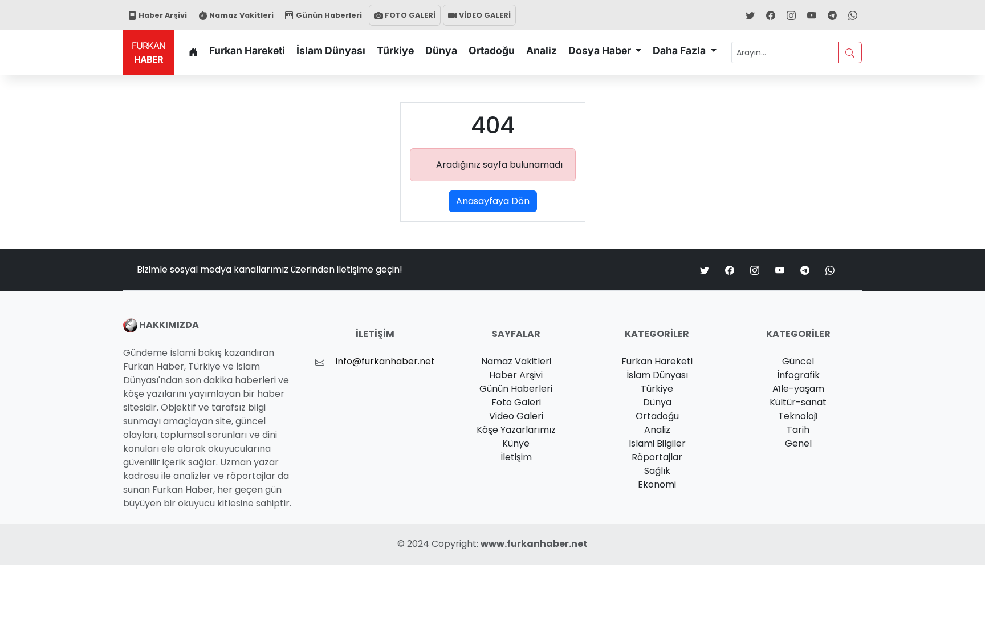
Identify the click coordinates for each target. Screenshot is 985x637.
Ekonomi (657, 484)
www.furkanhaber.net (534, 543)
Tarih (798, 429)
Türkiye (395, 50)
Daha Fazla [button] (680, 50)
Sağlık (657, 470)
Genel (798, 443)
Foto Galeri (516, 402)
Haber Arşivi (162, 15)
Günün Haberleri (328, 15)
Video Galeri (516, 416)
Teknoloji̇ (798, 416)
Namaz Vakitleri (240, 15)
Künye (516, 443)
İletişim (516, 457)
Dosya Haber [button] (600, 50)
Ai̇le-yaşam (798, 388)
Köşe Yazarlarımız (516, 429)
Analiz (541, 50)
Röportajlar (657, 457)
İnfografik (798, 375)
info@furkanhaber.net (385, 361)
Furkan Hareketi (247, 50)
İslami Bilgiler (657, 443)
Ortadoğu (492, 50)
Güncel (798, 361)
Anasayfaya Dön (493, 201)
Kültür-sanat (798, 402)
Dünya (441, 50)
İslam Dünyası (330, 50)
